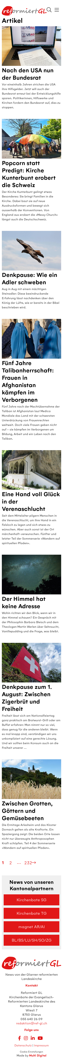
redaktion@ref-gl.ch (31, 1023)
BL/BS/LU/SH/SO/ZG (32, 940)
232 (28, 862)
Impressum (41, 1045)
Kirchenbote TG (32, 913)
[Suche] (49, 10)
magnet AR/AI (31, 926)
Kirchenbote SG (31, 899)
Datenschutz (23, 1045)
